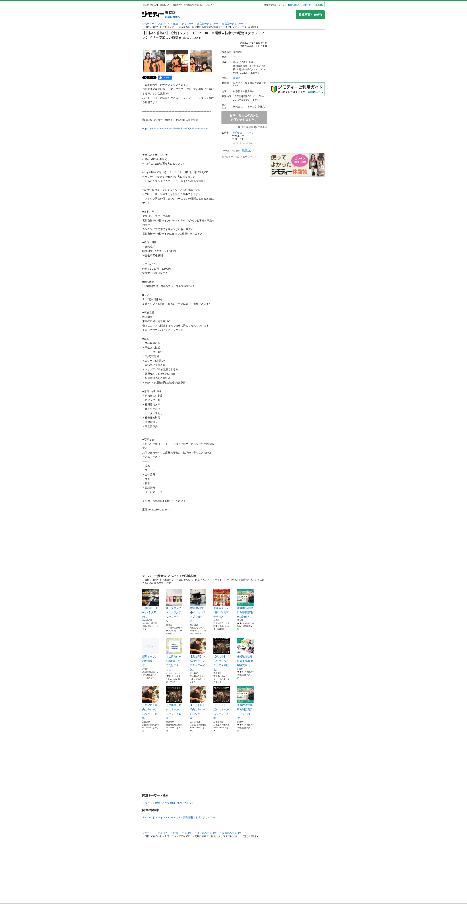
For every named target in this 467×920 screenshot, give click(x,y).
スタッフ (147, 802)
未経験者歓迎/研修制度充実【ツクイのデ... (245, 712)
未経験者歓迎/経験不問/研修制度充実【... (245, 661)
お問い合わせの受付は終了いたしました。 (244, 117)
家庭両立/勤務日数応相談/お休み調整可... (245, 612)
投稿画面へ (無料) (310, 14)
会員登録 (319, 5)
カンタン (189, 802)
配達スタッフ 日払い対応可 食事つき (221, 612)
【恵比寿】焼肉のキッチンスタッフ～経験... (150, 712)
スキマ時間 (168, 802)
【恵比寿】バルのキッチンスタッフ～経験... (197, 663)
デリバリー (188, 23)
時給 (157, 802)
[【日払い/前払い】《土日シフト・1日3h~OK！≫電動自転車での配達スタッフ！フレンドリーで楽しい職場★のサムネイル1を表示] (154, 61)
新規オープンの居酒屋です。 (150, 661)
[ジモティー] (153, 14)
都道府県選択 (172, 17)
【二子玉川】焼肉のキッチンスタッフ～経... (197, 712)
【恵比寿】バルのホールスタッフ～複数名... (221, 663)
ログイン (307, 5)
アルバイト (164, 23)
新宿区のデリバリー (233, 23)
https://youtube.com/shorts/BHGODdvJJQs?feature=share (175, 128)
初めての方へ (294, 5)
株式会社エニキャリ (243, 132)
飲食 (175, 23)
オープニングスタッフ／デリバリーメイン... (173, 614)
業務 (179, 802)
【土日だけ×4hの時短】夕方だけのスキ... (174, 663)
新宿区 (236, 77)
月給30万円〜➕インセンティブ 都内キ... (198, 614)
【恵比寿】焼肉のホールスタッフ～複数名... (173, 712)
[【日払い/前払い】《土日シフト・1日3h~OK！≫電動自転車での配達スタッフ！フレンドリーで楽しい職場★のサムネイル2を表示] (177, 61)
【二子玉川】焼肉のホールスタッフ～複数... (221, 712)
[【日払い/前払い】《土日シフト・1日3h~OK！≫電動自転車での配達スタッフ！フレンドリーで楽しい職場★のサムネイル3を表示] (200, 61)
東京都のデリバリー (208, 23)
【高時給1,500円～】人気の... (150, 612)
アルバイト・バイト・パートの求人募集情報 (167, 817)
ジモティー (148, 23)
